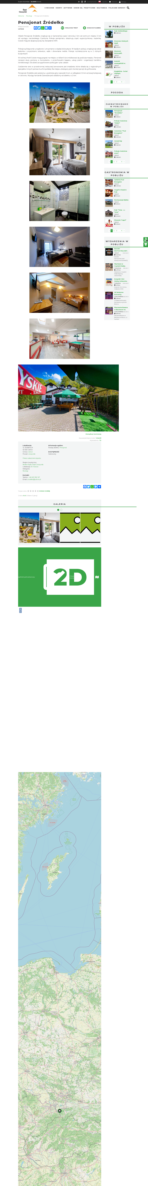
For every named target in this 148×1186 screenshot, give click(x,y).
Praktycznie (89, 8)
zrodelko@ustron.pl (34, 479)
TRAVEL (36, 1)
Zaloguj (123, 2)
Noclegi (25, 471)
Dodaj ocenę (44, 491)
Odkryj (59, 8)
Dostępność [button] (91, 2)
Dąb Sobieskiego (120, 31)
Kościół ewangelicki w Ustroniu (119, 63)
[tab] (58, 510)
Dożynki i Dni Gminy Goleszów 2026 (120, 281)
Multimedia (102, 8)
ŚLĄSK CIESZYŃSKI (23, 1)
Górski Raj (118, 141)
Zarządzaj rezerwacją (93, 434)
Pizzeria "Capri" (120, 220)
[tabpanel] (29, 528)
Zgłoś (98, 438)
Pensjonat (63, 448)
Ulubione (114, 2)
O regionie (49, 8)
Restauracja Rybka (121, 200)
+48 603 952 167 (34, 477)
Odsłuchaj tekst (71, 28)
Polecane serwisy (117, 8)
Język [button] (104, 2)
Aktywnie (68, 8)
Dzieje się (78, 8)
